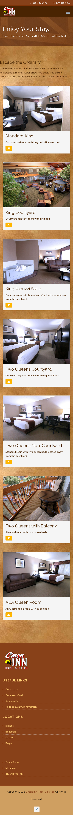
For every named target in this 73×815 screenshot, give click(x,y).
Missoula (10, 767)
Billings (9, 725)
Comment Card (14, 695)
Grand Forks (12, 762)
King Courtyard (20, 212)
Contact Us (12, 689)
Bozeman (10, 731)
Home (7, 36)
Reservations (13, 700)
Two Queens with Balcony (31, 526)
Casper (9, 737)
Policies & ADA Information (21, 706)
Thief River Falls (14, 773)
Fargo (8, 743)
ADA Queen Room (23, 602)
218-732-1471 (39, 2)
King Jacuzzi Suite (23, 288)
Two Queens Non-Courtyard (33, 445)
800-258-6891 (62, 2)
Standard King (19, 136)
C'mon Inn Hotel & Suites (40, 791)
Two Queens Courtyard (28, 369)
